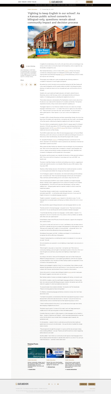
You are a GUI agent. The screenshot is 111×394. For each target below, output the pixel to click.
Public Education (38, 5)
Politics (62, 5)
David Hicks (32, 369)
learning (62, 74)
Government (49, 5)
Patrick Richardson (72, 369)
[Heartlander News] (55, 2)
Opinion (58, 5)
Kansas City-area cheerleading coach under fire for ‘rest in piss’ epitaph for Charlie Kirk (55, 363)
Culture (45, 5)
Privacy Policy (92, 388)
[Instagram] (90, 5)
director (55, 139)
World (66, 5)
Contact (29, 2)
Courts (54, 5)
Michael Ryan (51, 367)
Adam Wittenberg (31, 66)
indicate (63, 128)
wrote (57, 198)
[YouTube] (92, 5)
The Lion (34, 2)
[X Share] (22, 85)
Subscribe (89, 1)
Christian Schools (72, 5)
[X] (88, 5)
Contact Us (83, 384)
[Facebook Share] (26, 85)
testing (70, 272)
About (19, 2)
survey (55, 128)
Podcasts (24, 2)
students (66, 70)
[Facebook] (86, 5)
